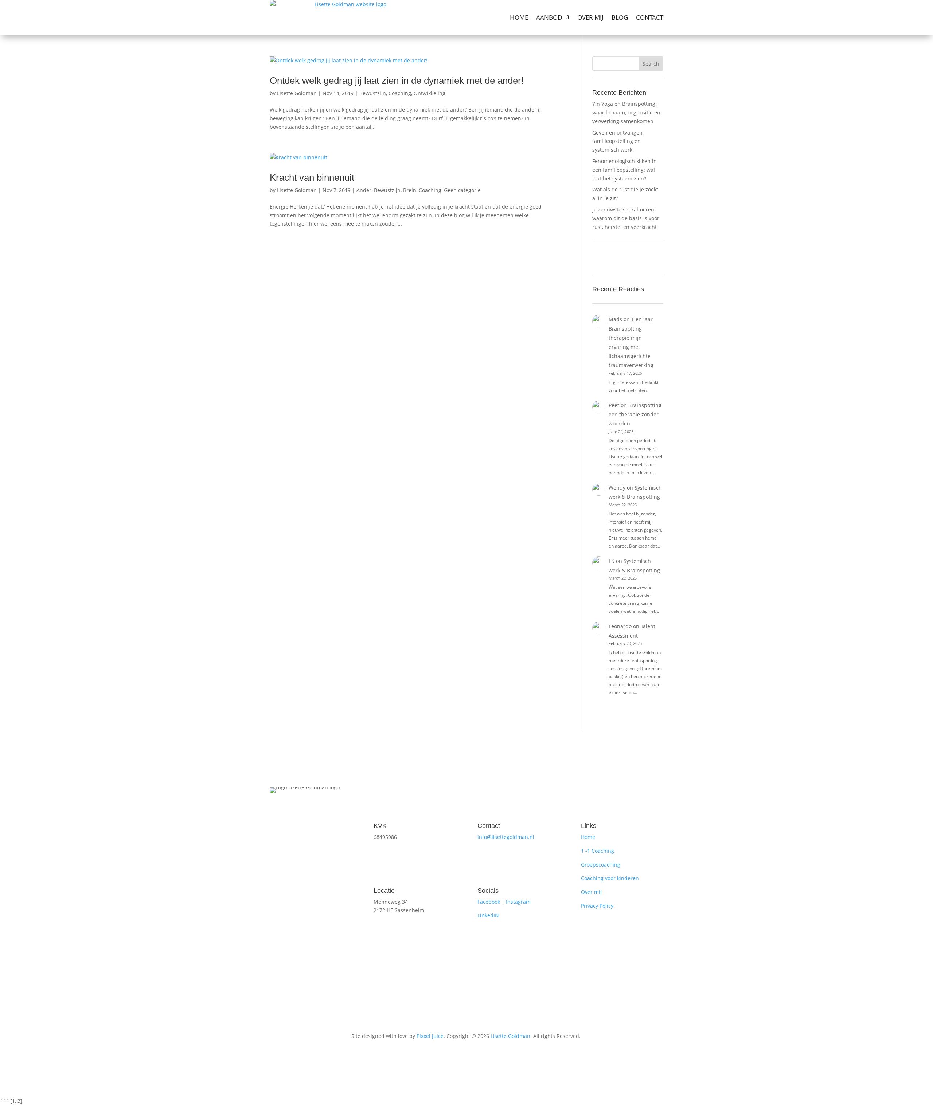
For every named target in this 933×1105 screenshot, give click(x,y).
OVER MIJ (590, 17)
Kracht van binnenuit (312, 177)
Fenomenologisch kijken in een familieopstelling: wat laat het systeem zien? (624, 169)
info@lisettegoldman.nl (505, 836)
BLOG (620, 17)
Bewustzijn (372, 93)
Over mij (591, 891)
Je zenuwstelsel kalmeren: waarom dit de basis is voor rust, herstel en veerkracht (625, 218)
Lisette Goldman (297, 93)
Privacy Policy (597, 905)
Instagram (518, 901)
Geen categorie (462, 190)
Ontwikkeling (429, 93)
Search (651, 63)
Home (588, 836)
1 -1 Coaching (597, 850)
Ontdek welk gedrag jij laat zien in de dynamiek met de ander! (397, 80)
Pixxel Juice (430, 1035)
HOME (519, 17)
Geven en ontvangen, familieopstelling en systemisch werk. (618, 141)
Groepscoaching (600, 864)
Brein (409, 190)
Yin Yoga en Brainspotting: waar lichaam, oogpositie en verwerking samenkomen (626, 112)
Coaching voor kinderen (610, 878)
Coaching (400, 93)
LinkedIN (488, 915)
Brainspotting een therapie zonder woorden (635, 414)
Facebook (488, 901)
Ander (363, 190)
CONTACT (649, 17)
